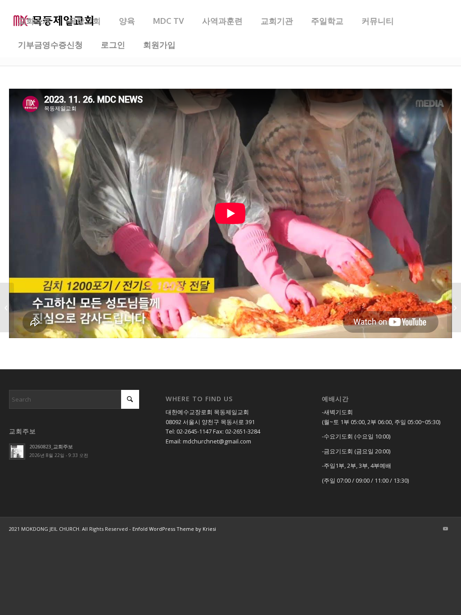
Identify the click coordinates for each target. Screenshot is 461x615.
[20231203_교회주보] (454, 307)
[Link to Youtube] (445, 528)
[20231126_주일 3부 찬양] (7, 307)
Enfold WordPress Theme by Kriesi (174, 528)
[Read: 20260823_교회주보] (17, 451)
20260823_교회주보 (51, 446)
